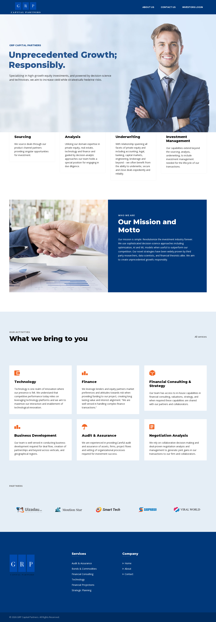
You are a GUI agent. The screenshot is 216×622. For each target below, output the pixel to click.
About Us (148, 7)
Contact (129, 574)
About (128, 568)
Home (128, 563)
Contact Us (168, 7)
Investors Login (192, 7)
